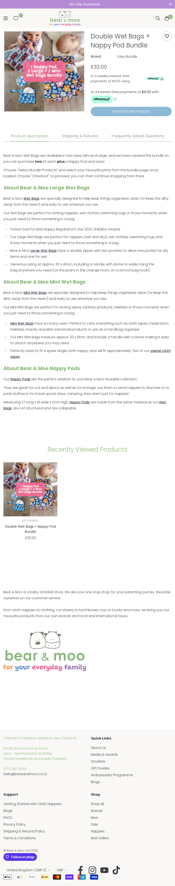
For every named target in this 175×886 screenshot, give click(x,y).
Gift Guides (100, 768)
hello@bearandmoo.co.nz (25, 774)
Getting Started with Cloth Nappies (32, 803)
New (94, 817)
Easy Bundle (127, 56)
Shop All (97, 803)
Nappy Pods (20, 379)
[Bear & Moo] (65, 18)
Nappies (98, 831)
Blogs (95, 781)
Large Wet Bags (43, 250)
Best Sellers (100, 838)
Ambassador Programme (112, 775)
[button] (167, 18)
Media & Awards (104, 754)
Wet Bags (31, 198)
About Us (98, 747)
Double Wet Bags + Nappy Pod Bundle (30, 529)
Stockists (98, 761)
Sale (94, 824)
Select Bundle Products (131, 111)
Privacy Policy (14, 824)
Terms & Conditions (19, 838)
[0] (16, 18)
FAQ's (7, 817)
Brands (96, 810)
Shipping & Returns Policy (24, 831)
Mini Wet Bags (35, 292)
